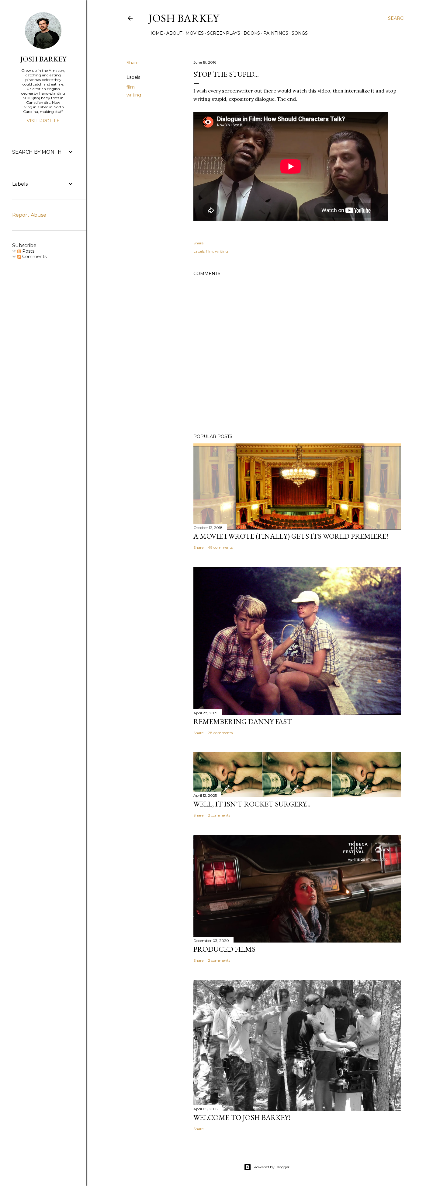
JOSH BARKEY (43, 59)
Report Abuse (29, 215)
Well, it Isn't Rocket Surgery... (251, 804)
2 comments (219, 815)
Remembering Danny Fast (242, 721)
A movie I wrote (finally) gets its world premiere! (290, 536)
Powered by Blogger (271, 1167)
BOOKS (252, 33)
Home (155, 33)
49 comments (220, 547)
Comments (34, 256)
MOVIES (194, 33)
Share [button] (132, 62)
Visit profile (43, 121)
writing (133, 95)
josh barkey (183, 18)
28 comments (220, 732)
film (130, 87)
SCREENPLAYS (223, 33)
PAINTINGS (275, 33)
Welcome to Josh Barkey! (242, 1117)
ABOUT (174, 33)
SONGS (300, 33)
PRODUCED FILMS (224, 949)
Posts (27, 251)
